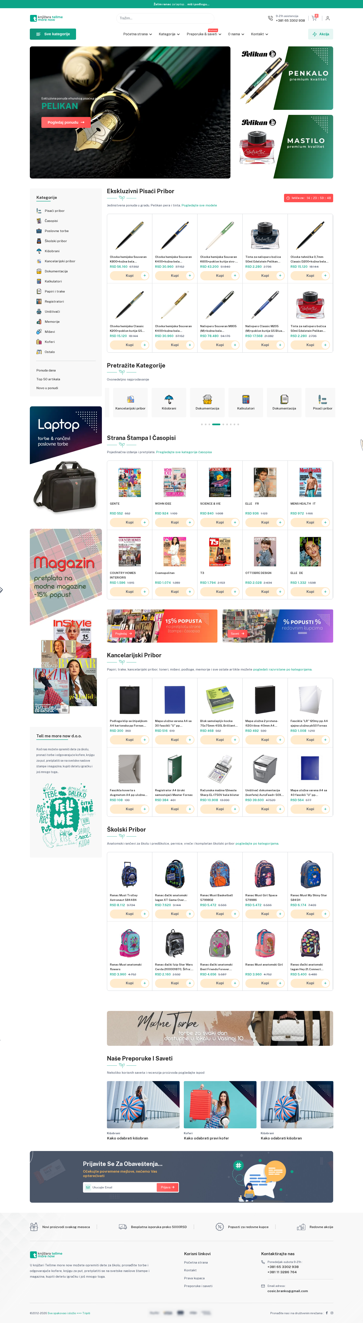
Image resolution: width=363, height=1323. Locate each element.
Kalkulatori (53, 281)
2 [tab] (205, 424)
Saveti (235, 633)
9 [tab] (238, 424)
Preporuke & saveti (202, 34)
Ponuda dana (46, 370)
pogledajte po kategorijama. (257, 843)
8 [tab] (234, 424)
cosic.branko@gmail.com (287, 1291)
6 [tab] (224, 424)
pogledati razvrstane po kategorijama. (282, 669)
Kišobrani (52, 251)
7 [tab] (231, 424)
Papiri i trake (55, 291)
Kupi (129, 275)
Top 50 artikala (48, 379)
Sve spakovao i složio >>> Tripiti (69, 1313)
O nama (234, 34)
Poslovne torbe (57, 231)
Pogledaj (121, 633)
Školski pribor (56, 241)
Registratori (54, 301)
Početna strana (135, 34)
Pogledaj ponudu (63, 122)
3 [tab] (209, 424)
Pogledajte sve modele (199, 205)
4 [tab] (213, 424)
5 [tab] (217, 424)
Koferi (50, 342)
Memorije (52, 322)
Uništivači (52, 312)
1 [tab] (202, 424)
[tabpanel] (124, 402)
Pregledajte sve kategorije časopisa (184, 452)
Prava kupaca (194, 1278)
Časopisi (51, 221)
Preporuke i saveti (198, 1286)
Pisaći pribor (55, 211)
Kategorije (167, 34)
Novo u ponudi (47, 388)
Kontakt (257, 34)
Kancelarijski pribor (60, 261)
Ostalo (50, 352)
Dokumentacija (56, 271)
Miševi (50, 332)
